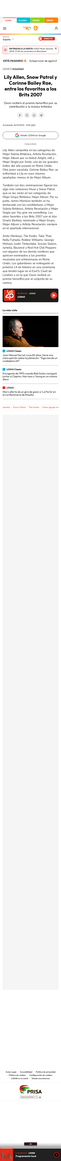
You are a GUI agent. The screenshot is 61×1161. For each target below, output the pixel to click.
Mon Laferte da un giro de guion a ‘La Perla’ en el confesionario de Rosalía (29, 393)
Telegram (41, 115)
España (7, 39)
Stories (50, 1006)
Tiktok (17, 1006)
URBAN (49, 20)
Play (56, 1155)
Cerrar (55, 48)
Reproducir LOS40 (53, 295)
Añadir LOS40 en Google (33, 135)
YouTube (24, 1006)
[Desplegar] (30, 1144)
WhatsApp (34, 115)
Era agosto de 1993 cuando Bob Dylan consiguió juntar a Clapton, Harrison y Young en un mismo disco (30, 376)
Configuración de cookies (40, 1075)
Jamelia (6, 407)
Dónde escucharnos (41, 1078)
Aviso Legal (11, 1072)
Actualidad (18, 69)
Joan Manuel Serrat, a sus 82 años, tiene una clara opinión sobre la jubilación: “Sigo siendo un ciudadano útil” (30, 358)
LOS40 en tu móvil (19, 1078)
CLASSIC (23, 20)
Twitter (27, 115)
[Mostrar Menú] (5, 28)
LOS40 (8, 20)
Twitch (43, 1006)
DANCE (36, 20)
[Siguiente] (56, 60)
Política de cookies (17, 1075)
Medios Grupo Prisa (30, 1097)
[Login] (56, 28)
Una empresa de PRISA (30, 1089)
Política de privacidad (45, 1072)
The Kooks (34, 407)
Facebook (20, 115)
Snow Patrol (19, 407)
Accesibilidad (26, 1072)
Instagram (11, 1006)
